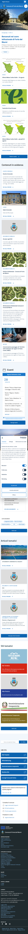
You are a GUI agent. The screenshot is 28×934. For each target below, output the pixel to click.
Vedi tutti (14, 530)
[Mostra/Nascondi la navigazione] (1, 6)
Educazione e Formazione (7, 856)
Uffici (2, 841)
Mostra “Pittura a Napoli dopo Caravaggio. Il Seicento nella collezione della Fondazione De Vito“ (13, 388)
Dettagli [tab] (11, 441)
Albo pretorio (4, 910)
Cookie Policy (20, 928)
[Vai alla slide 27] (17, 418)
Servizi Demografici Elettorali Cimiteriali (10, 864)
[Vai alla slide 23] (12, 418)
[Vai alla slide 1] (3, 417)
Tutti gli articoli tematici (14, 636)
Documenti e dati (5, 847)
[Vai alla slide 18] (6, 418)
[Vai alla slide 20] (8, 418)
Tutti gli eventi (14, 422)
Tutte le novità (13, 156)
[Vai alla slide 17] (24, 417)
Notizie (2, 874)
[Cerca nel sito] (26, 6)
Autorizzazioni (4, 853)
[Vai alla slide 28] (19, 418)
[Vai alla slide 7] (11, 417)
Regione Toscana (5, 1)
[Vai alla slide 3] (6, 417)
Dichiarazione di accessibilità (8, 916)
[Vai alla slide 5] (8, 417)
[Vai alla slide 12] (17, 417)
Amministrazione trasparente (8, 911)
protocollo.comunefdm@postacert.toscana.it (14, 900)
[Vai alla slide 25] (15, 418)
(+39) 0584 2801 (13, 902)
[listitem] (14, 396)
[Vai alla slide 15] (21, 417)
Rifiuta (14, 495)
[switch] (24, 470)
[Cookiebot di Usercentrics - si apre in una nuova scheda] (20, 438)
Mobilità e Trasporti (5, 862)
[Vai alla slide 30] (21, 418)
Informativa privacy (5, 913)
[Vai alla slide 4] (7, 417)
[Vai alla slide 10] (15, 417)
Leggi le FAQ (4, 905)
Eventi (2, 885)
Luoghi (2, 883)
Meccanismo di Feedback (7, 917)
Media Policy (13, 928)
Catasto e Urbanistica (6, 855)
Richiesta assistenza (6, 909)
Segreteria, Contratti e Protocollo (9, 898)
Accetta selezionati (14, 490)
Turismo (3, 867)
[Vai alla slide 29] (20, 418)
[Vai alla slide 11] (16, 417)
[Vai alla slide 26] (16, 418)
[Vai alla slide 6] (10, 417)
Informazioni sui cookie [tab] (21, 441)
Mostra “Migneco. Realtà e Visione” (12, 394)
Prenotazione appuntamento (8, 906)
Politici (2, 844)
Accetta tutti (14, 485)
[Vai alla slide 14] (20, 417)
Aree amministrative (6, 840)
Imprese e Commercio (6, 859)
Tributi (2, 866)
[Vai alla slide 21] (10, 418)
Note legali (3, 914)
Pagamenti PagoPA (5, 863)
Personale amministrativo (7, 845)
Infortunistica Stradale (6, 860)
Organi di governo (5, 839)
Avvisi (2, 877)
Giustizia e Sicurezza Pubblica (8, 858)
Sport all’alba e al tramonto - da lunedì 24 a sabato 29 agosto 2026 (13, 405)
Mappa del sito (5, 928)
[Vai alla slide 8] (12, 417)
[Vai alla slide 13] (19, 417)
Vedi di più (7, 414)
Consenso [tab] (4, 441)
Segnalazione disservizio (7, 907)
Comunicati (3, 875)
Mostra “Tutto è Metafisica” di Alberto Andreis (13, 399)
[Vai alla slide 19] (7, 418)
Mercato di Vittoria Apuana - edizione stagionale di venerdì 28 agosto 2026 (14, 410)
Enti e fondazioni (5, 843)
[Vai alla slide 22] (11, 418)
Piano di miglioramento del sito (9, 930)
